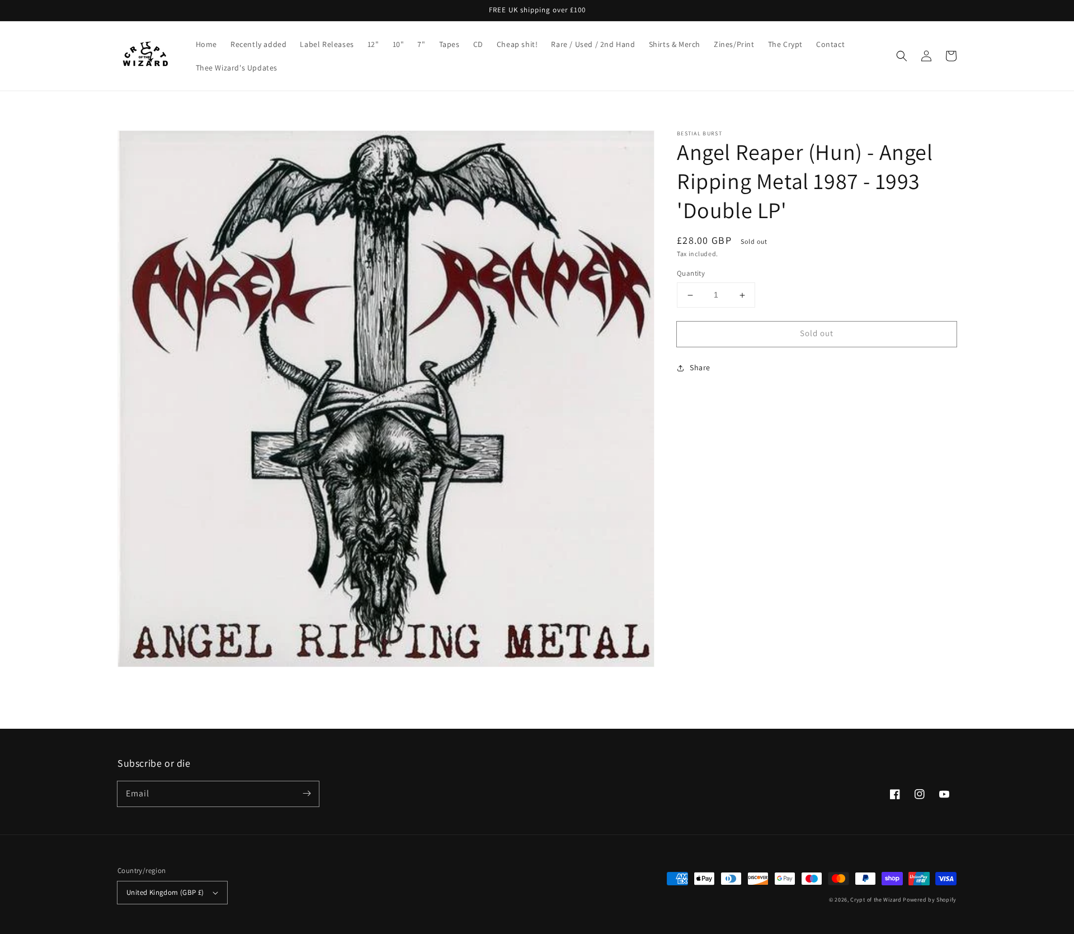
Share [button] (700, 367)
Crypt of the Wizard (875, 899)
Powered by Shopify (930, 899)
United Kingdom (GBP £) (165, 892)
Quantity (691, 274)
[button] (901, 56)
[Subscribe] (306, 793)
